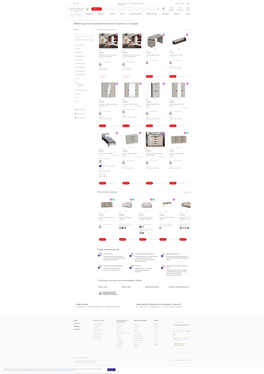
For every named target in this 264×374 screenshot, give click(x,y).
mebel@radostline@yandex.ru (97, 306)
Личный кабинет (97, 336)
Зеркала (136, 344)
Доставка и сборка (98, 329)
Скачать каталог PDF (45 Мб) (123, 333)
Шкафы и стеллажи (138, 338)
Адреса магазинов (121, 331)
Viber (184, 331)
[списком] (188, 29)
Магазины (77, 326)
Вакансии (119, 329)
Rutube (181, 331)
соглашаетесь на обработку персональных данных (64, 369)
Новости (119, 327)
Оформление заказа (98, 325)
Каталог (156, 320)
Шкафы (156, 331)
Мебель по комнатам (140, 320)
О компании (119, 325)
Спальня (136, 327)
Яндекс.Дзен (174, 334)
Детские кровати (158, 327)
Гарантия (119, 346)
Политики (119, 348)
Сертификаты (120, 339)
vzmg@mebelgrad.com (155, 306)
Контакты (76, 323)
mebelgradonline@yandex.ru (182, 325)
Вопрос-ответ (120, 344)
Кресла (155, 342)
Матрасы (156, 329)
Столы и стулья (137, 342)
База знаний (119, 341)
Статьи (118, 335)
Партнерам (77, 329)
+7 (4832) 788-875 (142, 306)
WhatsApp (188, 331)
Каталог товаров (97, 323)
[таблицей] (190, 29)
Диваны (156, 323)
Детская (136, 329)
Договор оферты (97, 338)
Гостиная (136, 325)
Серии (135, 323)
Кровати (156, 325)
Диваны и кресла (138, 334)
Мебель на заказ (97, 331)
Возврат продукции (98, 334)
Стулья (155, 340)
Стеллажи (156, 334)
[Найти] (157, 9)
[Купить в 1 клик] (159, 76)
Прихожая (136, 331)
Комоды (156, 344)
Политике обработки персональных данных (33, 370)
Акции (75, 320)
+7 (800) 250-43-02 (82, 306)
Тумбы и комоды (138, 340)
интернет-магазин (121, 4)
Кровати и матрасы (138, 336)
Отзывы (118, 337)
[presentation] (185, 192)
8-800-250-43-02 (122, 3)
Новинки (136, 346)
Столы (155, 338)
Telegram (177, 331)
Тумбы (155, 336)
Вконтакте (174, 331)
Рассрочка (96, 327)
